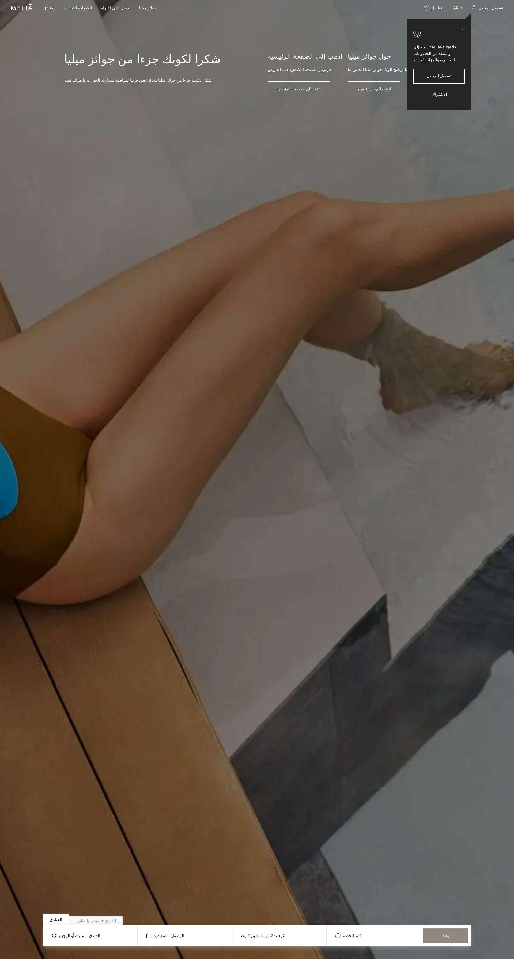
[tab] (56, 919)
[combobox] (459, 8)
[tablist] (257, 919)
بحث (445, 935)
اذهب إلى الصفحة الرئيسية (299, 88)
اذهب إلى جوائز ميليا (374, 88)
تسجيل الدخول (439, 75)
